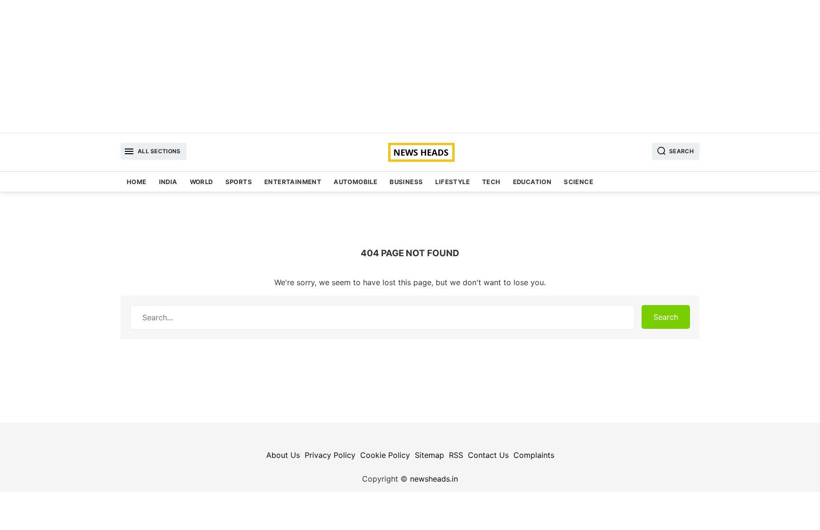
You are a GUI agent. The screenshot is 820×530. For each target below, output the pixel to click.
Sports (238, 182)
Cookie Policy (385, 455)
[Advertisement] (410, 66)
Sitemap (429, 455)
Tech (491, 182)
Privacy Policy (330, 455)
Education (532, 182)
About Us (283, 455)
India (168, 182)
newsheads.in (434, 479)
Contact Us (488, 455)
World (201, 182)
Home (137, 182)
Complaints (533, 455)
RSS (456, 455)
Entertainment (292, 182)
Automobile (355, 182)
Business (406, 182)
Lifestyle (452, 182)
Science (578, 182)
